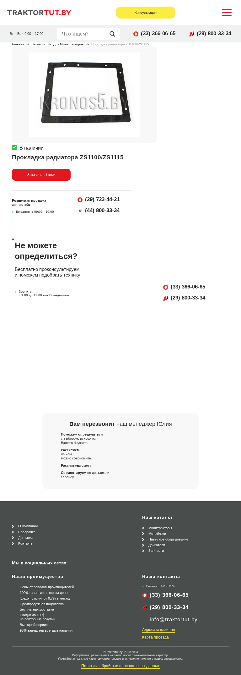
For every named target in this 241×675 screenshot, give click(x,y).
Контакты (25, 543)
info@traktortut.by (174, 620)
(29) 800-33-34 (214, 33)
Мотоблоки (157, 533)
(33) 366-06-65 (158, 33)
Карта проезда (155, 637)
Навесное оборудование (168, 539)
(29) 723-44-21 (102, 199)
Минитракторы (160, 528)
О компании (28, 526)
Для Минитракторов (68, 44)
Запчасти (39, 44)
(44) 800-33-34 (102, 210)
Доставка (25, 538)
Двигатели (156, 545)
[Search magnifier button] (114, 34)
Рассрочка (26, 532)
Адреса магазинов (158, 630)
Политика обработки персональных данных (120, 666)
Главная (18, 44)
